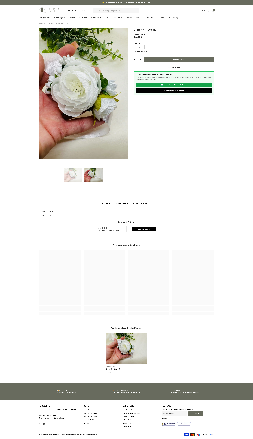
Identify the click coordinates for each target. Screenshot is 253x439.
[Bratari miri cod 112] (126, 348)
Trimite (196, 413)
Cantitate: (138, 43)
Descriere (105, 203)
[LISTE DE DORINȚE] (208, 11)
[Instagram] (43, 423)
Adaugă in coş (178, 59)
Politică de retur (140, 203)
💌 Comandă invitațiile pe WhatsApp (173, 85)
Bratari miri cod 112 (113, 369)
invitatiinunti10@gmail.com (54, 418)
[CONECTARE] (203, 11)
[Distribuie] (135, 59)
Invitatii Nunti (110, 366)
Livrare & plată (121, 203)
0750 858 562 (50, 416)
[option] (83, 93)
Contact (83, 11)
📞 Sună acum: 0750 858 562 (174, 90)
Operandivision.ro (91, 435)
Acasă (41, 24)
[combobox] (117, 10)
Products (49, 24)
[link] (139, 59)
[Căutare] (116, 10)
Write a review (144, 229)
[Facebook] (39, 423)
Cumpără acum (174, 67)
